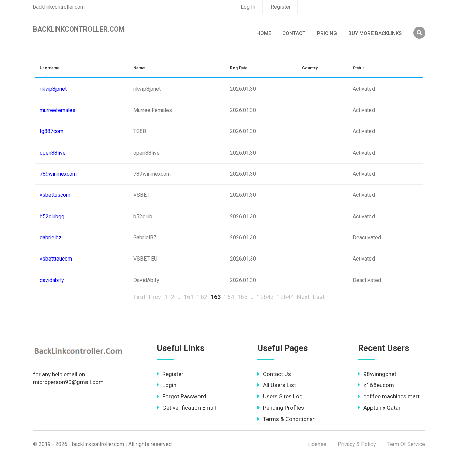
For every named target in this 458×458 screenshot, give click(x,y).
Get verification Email (189, 407)
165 (242, 296)
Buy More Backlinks (375, 33)
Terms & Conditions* (289, 419)
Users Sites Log (283, 396)
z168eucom (378, 385)
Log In (248, 7)
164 (229, 296)
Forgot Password (184, 396)
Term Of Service (406, 444)
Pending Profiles (283, 407)
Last (319, 296)
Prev (155, 296)
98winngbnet (379, 373)
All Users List (279, 385)
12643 (265, 296)
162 (202, 296)
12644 (285, 296)
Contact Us (277, 373)
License (316, 444)
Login (169, 385)
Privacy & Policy (357, 444)
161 (189, 296)
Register (281, 7)
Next (303, 296)
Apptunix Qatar (382, 407)
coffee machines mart (391, 396)
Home (263, 33)
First (140, 296)
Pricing (327, 33)
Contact (293, 33)
